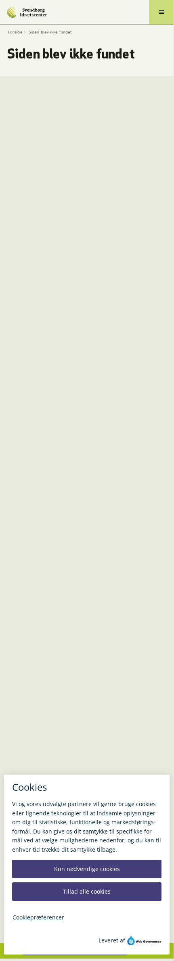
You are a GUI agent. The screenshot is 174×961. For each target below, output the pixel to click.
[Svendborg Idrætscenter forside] (27, 12)
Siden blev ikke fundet (50, 32)
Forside (15, 32)
